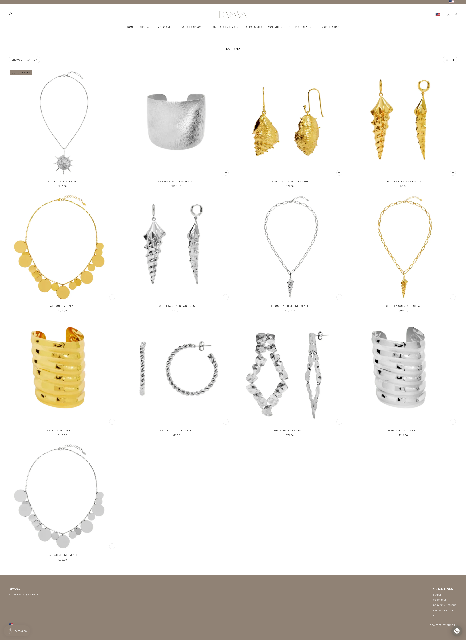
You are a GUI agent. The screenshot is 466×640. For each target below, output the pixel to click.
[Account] (448, 15)
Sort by (31, 59)
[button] (446, 59)
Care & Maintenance (445, 610)
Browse (17, 59)
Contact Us (440, 600)
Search (437, 595)
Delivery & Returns (444, 605)
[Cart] (455, 15)
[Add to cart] (226, 173)
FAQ (435, 615)
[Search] (11, 14)
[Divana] (233, 14)
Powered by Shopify (443, 625)
